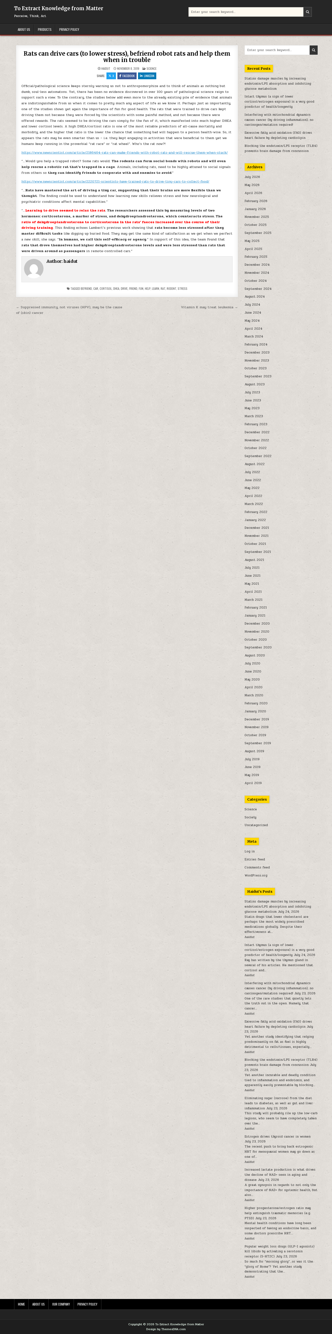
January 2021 (255, 615)
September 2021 (258, 551)
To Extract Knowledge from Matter (58, 8)
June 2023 (253, 400)
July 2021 (252, 567)
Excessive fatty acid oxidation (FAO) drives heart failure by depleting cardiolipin (278, 135)
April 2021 (253, 591)
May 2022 (252, 488)
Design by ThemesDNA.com (166, 1329)
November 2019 (257, 727)
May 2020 (252, 679)
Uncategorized (256, 825)
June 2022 (253, 480)
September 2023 (258, 376)
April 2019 (253, 783)
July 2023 (252, 392)
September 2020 (258, 647)
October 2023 (256, 368)
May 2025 (252, 241)
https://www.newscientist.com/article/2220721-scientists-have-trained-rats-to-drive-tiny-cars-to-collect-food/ (115, 181)
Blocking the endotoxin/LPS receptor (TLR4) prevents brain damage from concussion (281, 148)
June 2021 (253, 575)
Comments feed (257, 867)
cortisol (106, 288)
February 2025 (256, 256)
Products (45, 29)
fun (141, 288)
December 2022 (257, 432)
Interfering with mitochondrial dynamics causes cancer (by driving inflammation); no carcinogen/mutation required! (279, 119)
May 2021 (252, 583)
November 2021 (257, 535)
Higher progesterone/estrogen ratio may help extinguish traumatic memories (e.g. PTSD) (278, 1213)
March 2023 (254, 416)
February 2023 (256, 424)
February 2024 (256, 344)
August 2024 (255, 296)
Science (152, 68)
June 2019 (253, 767)
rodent (171, 288)
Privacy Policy (69, 29)
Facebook (128, 76)
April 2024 (253, 328)
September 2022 (258, 456)
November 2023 (257, 360)
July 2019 (252, 759)
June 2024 (253, 312)
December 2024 (257, 264)
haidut (105, 68)
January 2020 (255, 711)
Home (21, 1304)
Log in (250, 851)
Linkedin (149, 76)
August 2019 (254, 751)
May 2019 (252, 775)
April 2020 (253, 687)
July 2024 (252, 304)
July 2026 (252, 177)
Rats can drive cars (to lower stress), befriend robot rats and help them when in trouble (127, 57)
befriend (86, 288)
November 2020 (257, 631)
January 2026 (255, 209)
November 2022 (257, 440)
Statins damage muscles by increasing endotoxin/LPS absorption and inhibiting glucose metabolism (278, 83)
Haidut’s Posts (259, 891)
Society (250, 817)
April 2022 (253, 496)
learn (155, 288)
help (147, 288)
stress (182, 288)
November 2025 (257, 216)
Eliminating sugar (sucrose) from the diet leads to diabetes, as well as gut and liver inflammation (279, 1103)
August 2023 (255, 384)
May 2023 (252, 408)
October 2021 (255, 543)
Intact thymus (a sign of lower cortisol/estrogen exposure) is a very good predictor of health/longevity (279, 101)
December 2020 (257, 623)
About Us (24, 29)
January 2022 (255, 520)
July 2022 (252, 472)
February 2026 (256, 201)
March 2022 (254, 504)
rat (163, 288)
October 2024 (256, 280)
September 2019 (258, 743)
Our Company (61, 1304)
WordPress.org (256, 875)
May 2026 (252, 185)
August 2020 (255, 655)
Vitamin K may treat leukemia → (209, 307)
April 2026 (253, 193)
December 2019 (257, 719)
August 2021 (254, 559)
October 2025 (256, 224)
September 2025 (258, 232)
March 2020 (254, 695)
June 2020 (253, 671)
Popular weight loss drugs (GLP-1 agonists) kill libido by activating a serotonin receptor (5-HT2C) (280, 1251)
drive (124, 288)
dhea (116, 288)
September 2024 (258, 288)
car (95, 288)
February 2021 (256, 607)
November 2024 (257, 272)
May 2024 (252, 320)
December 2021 (257, 527)
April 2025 (253, 249)
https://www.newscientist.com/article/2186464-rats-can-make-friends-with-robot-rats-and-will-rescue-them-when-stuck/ (124, 152)
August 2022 (255, 464)
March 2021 (253, 599)
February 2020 (256, 703)
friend (133, 288)
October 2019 (255, 735)
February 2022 (256, 512)
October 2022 (256, 448)
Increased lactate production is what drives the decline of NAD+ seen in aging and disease (280, 1174)
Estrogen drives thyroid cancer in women (278, 1136)
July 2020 (252, 663)
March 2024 (254, 336)
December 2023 (257, 352)
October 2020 (256, 639)
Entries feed (255, 859)
